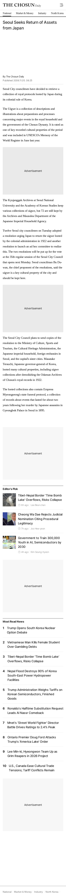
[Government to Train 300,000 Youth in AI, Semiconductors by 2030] (9, 542)
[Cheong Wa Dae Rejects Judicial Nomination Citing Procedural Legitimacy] (9, 518)
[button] (61, 5)
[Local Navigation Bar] (61, 5)
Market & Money (22, 891)
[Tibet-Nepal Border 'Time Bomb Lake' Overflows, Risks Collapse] (9, 499)
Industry (38, 891)
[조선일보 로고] (22, 5)
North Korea (52, 891)
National (7, 891)
